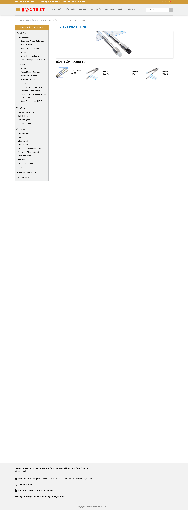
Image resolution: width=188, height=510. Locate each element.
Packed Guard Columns (30, 72)
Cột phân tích (55, 20)
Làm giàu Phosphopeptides (29, 148)
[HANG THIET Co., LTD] (30, 9)
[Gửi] (171, 10)
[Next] (173, 259)
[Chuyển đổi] (47, 33)
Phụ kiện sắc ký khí (26, 112)
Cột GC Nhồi (23, 116)
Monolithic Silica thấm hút (29, 152)
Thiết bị (21, 167)
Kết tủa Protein (24, 144)
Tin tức (83, 9)
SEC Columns (26, 52)
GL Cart (24, 68)
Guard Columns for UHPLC (31, 101)
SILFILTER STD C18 (28, 79)
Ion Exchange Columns (30, 56)
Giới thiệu (70, 9)
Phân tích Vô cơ (24, 156)
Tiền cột (21, 64)
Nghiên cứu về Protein (26, 172)
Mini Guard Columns (29, 76)
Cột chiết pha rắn (25, 133)
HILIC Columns (26, 45)
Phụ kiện (21, 159)
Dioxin (20, 137)
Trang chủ (55, 9)
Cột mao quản (24, 120)
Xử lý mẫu (20, 129)
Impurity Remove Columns (31, 87)
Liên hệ (131, 9)
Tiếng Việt (164, 2)
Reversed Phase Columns (74, 20)
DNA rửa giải (23, 141)
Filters (23, 83)
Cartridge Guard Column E (31, 91)
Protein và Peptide (25, 163)
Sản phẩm (96, 9)
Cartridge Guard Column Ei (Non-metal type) (34, 96)
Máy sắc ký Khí (24, 123)
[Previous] (56, 259)
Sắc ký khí (20, 108)
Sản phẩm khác (23, 177)
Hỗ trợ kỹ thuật (114, 9)
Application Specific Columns (33, 59)
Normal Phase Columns (30, 48)
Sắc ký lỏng (42, 20)
